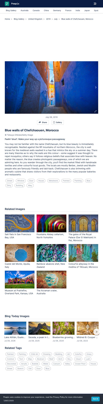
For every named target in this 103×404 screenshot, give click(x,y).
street (9, 180)
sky (69, 359)
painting (78, 180)
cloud (78, 359)
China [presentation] (46, 10)
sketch (20, 368)
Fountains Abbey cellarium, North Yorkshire (50, 236)
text (21, 359)
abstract (40, 359)
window (20, 180)
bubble (35, 364)
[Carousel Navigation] (51, 333)
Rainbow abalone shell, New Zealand (51, 265)
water (45, 364)
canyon (56, 364)
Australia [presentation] (24, 10)
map (30, 359)
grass (89, 354)
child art (34, 354)
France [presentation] (68, 10)
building (19, 185)
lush (88, 359)
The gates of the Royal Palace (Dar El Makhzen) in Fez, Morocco (82, 237)
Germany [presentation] (57, 10)
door (31, 180)
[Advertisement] (51, 41)
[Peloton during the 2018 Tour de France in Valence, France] (7, 87)
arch (60, 359)
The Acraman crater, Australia (47, 292)
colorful (78, 354)
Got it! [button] (95, 399)
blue (88, 180)
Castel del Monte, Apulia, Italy (17, 265)
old (30, 368)
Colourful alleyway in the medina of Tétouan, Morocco (83, 265)
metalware (53, 180)
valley (67, 364)
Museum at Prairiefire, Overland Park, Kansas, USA (19, 292)
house (41, 180)
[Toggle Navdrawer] (95, 4)
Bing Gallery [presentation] (11, 10)
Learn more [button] (9, 400)
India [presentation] (78, 10)
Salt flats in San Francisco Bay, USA (18, 236)
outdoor (10, 359)
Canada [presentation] (36, 10)
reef (51, 359)
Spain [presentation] (96, 10)
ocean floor (80, 364)
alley (30, 185)
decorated (11, 364)
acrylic (24, 364)
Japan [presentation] (87, 10)
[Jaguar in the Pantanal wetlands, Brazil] (95, 87)
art (68, 354)
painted (66, 180)
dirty (9, 185)
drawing (46, 354)
